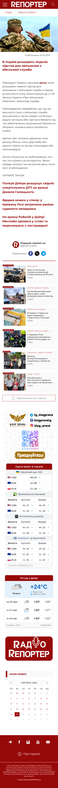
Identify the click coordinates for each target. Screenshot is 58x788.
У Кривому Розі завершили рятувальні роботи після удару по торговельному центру (39, 337)
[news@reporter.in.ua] (48, 742)
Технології (32, 266)
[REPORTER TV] (38, 742)
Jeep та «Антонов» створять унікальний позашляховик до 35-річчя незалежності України (40, 272)
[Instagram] (28, 742)
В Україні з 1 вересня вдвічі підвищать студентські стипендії (38, 315)
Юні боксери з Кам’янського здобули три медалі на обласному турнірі (40, 380)
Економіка (39, 309)
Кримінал (32, 353)
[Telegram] (10, 742)
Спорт (36, 374)
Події (8, 12)
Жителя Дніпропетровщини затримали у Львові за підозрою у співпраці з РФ (40, 358)
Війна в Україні (27, 12)
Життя (30, 288)
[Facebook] (19, 742)
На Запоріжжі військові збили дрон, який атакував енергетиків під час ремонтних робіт (40, 293)
